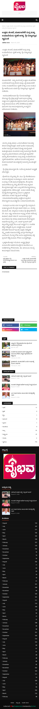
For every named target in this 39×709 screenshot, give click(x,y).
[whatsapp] (28, 325)
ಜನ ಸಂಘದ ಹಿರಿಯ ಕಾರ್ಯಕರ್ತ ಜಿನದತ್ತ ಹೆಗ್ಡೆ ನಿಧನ (23, 394)
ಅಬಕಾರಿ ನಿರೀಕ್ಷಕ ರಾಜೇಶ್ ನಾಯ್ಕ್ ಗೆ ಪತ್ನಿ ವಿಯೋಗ (24, 384)
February (20, 542)
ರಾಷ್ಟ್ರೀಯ (20, 434)
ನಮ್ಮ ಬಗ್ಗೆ (18, 702)
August (20, 523)
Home (3, 26)
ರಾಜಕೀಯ (20, 426)
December (20, 549)
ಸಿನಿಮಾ (20, 438)
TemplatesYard (18, 706)
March (20, 539)
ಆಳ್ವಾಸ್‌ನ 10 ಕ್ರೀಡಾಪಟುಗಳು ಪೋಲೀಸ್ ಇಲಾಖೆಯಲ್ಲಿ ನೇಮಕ (21, 344)
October (20, 555)
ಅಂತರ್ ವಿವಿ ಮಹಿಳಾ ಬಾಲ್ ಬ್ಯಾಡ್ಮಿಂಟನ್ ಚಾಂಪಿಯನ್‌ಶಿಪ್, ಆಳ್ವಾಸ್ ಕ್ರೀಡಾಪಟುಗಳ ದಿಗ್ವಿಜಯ (21, 354)
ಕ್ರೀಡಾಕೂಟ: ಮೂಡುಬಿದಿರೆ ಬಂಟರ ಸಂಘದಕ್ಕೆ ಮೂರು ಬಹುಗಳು (22, 362)
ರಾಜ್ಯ (20, 430)
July (20, 526)
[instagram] (10, 329)
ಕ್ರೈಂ (20, 415)
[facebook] (10, 325)
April (20, 536)
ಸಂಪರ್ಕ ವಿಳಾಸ (25, 702)
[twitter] (28, 329)
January (20, 545)
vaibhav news (6, 42)
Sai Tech (33, 706)
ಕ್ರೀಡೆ (20, 411)
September (20, 558)
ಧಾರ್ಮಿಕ (20, 419)
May (20, 533)
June (20, 529)
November (20, 552)
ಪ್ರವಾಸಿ (20, 423)
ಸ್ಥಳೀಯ (20, 442)
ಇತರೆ (20, 407)
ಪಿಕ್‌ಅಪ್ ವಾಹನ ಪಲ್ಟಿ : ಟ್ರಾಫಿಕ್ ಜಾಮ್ (21, 376)
